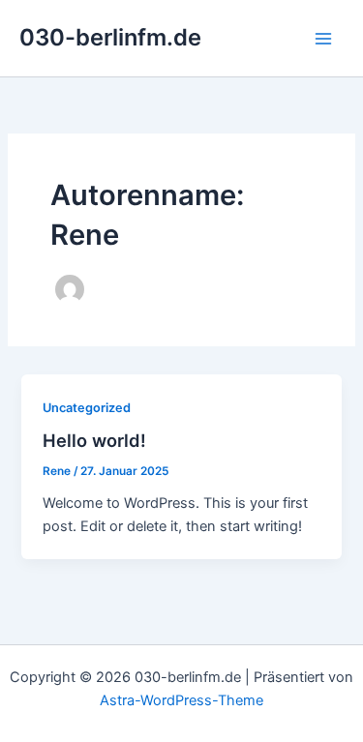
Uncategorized (87, 408)
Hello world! (94, 440)
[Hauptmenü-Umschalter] (323, 38)
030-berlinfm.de (110, 37)
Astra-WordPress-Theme (181, 700)
